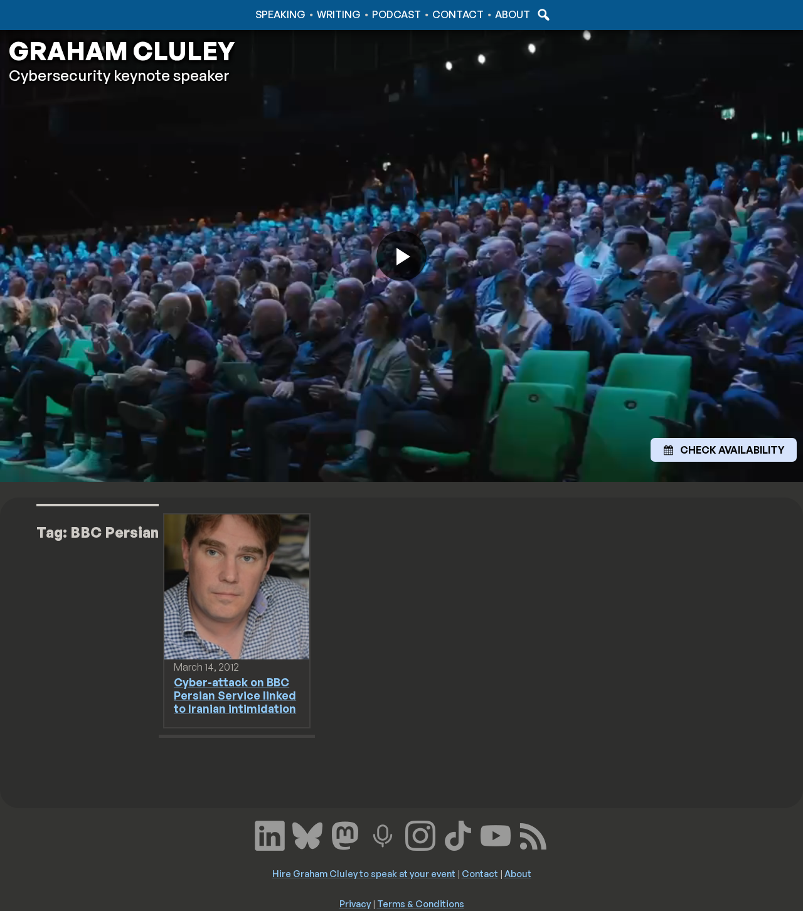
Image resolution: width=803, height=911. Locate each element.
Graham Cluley (56, 14)
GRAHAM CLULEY (122, 51)
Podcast (396, 14)
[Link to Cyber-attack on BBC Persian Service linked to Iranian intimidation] (236, 586)
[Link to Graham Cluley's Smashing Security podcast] (383, 833)
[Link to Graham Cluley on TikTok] (458, 833)
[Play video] (401, 256)
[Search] (542, 14)
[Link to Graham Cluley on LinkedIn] (270, 833)
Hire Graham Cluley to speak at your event (363, 873)
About (512, 14)
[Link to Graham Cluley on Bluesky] (307, 833)
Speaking (280, 14)
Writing (339, 14)
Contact (458, 14)
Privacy (355, 903)
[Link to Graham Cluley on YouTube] (496, 833)
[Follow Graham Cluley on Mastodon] (345, 833)
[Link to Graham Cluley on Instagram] (420, 833)
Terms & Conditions (420, 903)
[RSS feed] (533, 833)
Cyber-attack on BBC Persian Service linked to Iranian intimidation (235, 695)
